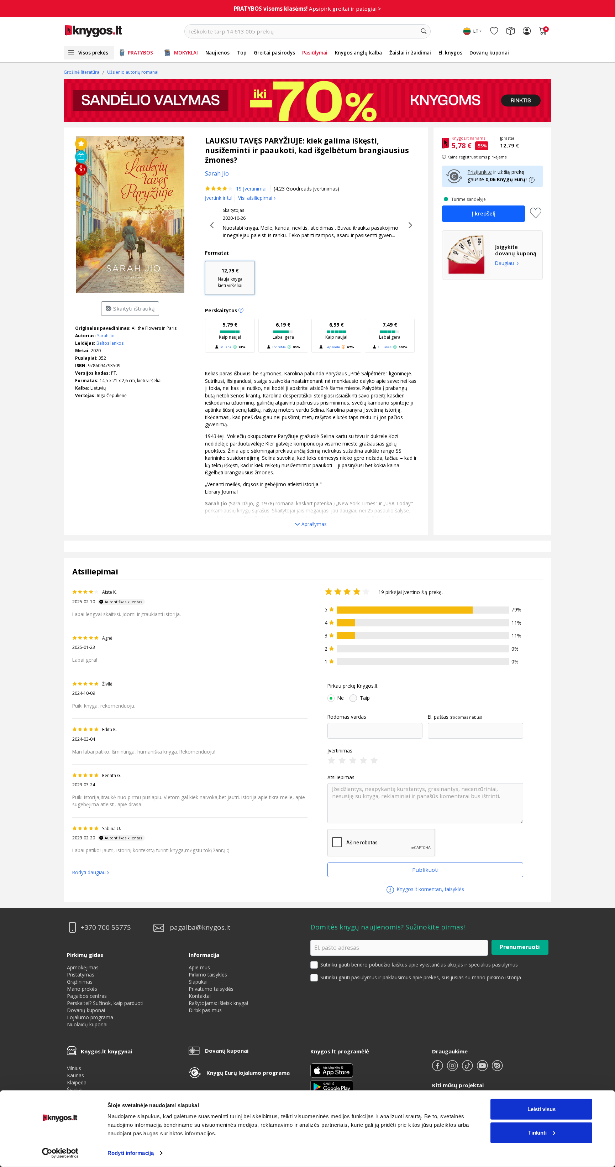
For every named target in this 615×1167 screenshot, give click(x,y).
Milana (225, 347)
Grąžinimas (80, 981)
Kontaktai (200, 996)
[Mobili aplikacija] (331, 1086)
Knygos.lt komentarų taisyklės (429, 889)
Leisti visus (541, 1109)
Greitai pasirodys (274, 52)
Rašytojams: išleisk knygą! (218, 1003)
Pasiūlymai (314, 52)
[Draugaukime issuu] (497, 1068)
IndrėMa (279, 347)
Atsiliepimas (340, 777)
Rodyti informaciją (130, 1153)
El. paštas (438, 717)
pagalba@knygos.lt (200, 927)
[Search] (423, 31)
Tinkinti (537, 1132)
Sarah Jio (106, 336)
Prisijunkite (480, 171)
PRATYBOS (140, 52)
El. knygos (450, 52)
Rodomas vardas (346, 717)
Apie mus (199, 967)
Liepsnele (332, 347)
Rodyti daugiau (89, 872)
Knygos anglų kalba (358, 52)
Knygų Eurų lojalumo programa (248, 1072)
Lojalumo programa (90, 1017)
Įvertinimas (339, 750)
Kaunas (75, 1075)
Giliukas (384, 347)
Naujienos (217, 52)
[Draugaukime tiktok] (468, 1068)
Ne (340, 698)
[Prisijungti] (527, 31)
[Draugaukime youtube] (483, 1068)
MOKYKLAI (186, 52)
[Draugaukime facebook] (438, 1068)
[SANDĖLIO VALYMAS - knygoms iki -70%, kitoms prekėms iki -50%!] (307, 100)
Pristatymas (80, 974)
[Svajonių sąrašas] (494, 31)
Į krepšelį (483, 213)
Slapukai (198, 981)
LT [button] (475, 31)
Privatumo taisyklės (211, 988)
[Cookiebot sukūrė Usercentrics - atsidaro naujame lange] (60, 1153)
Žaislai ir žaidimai (410, 52)
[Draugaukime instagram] (453, 1068)
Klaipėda (76, 1082)
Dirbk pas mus (205, 1010)
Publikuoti (425, 869)
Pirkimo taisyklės (208, 974)
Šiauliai (75, 1089)
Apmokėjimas (83, 967)
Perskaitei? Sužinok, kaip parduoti (105, 1003)
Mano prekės (82, 988)
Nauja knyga (230, 277)
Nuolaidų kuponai (87, 1024)
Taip (365, 698)
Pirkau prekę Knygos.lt (352, 686)
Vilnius (74, 1068)
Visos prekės (93, 52)
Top (241, 52)
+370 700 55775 (105, 927)
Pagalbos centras (87, 996)
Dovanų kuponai (489, 52)
